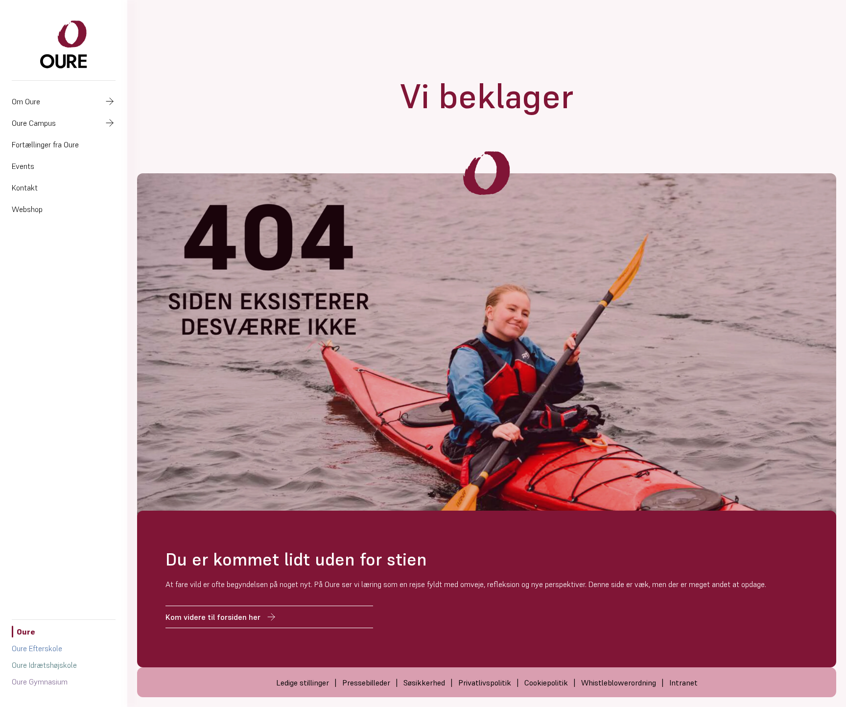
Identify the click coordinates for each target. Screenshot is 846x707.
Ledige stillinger (302, 682)
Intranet (683, 682)
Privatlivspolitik (484, 682)
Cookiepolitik (546, 682)
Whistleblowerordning (618, 682)
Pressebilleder (366, 682)
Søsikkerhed (424, 682)
